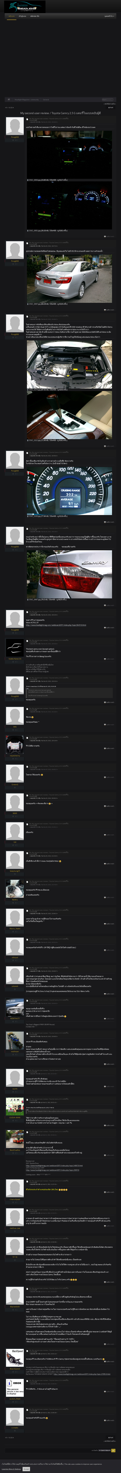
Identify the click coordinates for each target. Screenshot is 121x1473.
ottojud (15, 957)
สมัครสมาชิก (34, 16)
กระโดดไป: (95, 1450)
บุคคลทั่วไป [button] (109, 16)
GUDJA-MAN (14, 1117)
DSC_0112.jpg (34, 440)
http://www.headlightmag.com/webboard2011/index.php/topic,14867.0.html (54, 1165)
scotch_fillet (15, 1399)
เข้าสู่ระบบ (22, 16)
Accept (26, 1469)
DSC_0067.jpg (35, 600)
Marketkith (15, 1306)
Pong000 (15, 137)
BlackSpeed (15, 1369)
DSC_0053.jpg (35, 180)
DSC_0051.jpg (35, 231)
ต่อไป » (113, 104)
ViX (15, 842)
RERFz (15, 899)
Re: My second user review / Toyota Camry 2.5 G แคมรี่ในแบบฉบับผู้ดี (48, 119)
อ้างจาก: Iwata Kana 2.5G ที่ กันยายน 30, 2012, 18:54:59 (41, 686)
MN (15, 727)
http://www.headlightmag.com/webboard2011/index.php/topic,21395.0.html (82, 1374)
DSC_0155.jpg (35, 516)
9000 (15, 813)
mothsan (15, 1051)
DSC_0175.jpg (35, 390)
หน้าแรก (12, 16)
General (46, 100)
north (14, 1089)
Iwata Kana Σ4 (15, 659)
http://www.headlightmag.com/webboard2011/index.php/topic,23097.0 (52, 1170)
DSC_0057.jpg (35, 304)
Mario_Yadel (15, 928)
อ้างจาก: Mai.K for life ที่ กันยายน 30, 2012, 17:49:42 (40, 1107)
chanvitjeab (15, 1199)
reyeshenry (15, 755)
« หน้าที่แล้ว (107, 104)
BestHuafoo (15, 1150)
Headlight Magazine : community (27, 100)
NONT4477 (14, 1018)
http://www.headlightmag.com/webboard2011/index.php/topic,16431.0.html (56, 625)
